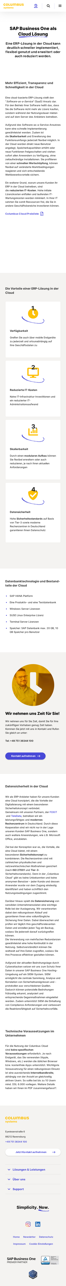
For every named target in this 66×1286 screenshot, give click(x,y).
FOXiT (53, 812)
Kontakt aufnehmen (23, 755)
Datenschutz (46, 1236)
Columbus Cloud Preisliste (22, 213)
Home (16, 1236)
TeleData (16, 815)
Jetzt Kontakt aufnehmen (31, 1152)
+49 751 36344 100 (16, 1141)
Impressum (19, 1243)
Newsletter (29, 1236)
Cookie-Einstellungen (41, 1243)
